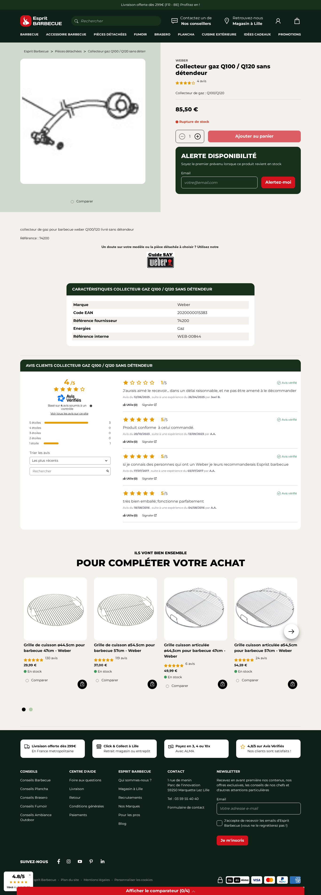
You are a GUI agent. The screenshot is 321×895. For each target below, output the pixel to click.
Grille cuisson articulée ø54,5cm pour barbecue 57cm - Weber (265, 648)
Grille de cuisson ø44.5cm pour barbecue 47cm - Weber (54, 648)
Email (186, 173)
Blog (122, 823)
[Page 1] (24, 709)
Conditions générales (86, 806)
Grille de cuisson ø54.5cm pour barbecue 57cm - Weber (124, 648)
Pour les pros (129, 815)
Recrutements (130, 797)
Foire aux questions (85, 780)
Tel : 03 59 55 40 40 (183, 799)
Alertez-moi (278, 182)
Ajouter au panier (254, 136)
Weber (182, 60)
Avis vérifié (289, 382)
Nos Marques (129, 806)
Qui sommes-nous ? (135, 780)
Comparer (84, 201)
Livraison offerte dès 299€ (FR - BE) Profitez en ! (160, 5)
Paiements (78, 815)
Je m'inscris (232, 840)
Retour (75, 797)
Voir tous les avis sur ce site (69, 413)
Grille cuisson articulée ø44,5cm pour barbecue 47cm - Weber (194, 651)
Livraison (76, 789)
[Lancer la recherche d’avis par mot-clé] (108, 471)
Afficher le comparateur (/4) (158, 890)
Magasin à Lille (130, 789)
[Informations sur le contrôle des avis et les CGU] (91, 406)
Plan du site (70, 880)
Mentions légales (97, 880)
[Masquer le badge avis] (29, 874)
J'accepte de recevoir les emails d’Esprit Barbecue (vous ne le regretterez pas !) (256, 823)
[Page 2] (31, 709)
